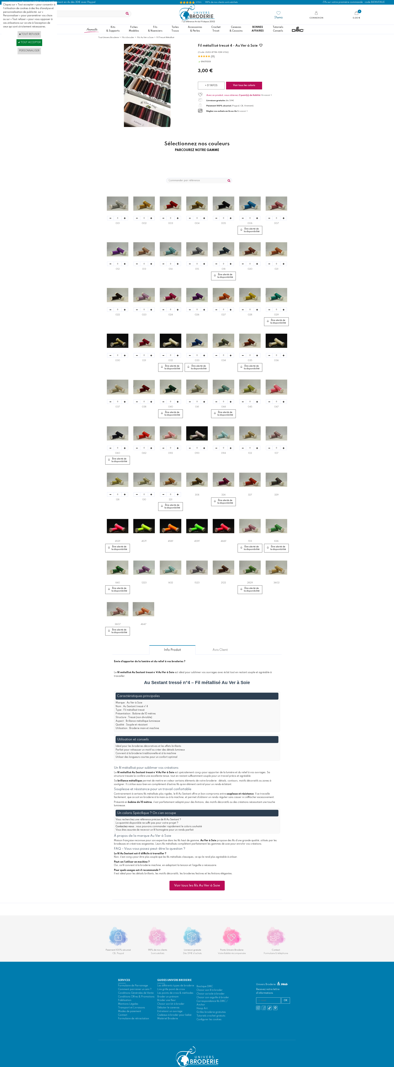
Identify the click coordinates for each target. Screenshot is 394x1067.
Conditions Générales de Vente (136, 1005)
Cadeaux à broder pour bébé (174, 1027)
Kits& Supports (113, 29)
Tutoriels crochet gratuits (211, 1028)
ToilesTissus (175, 29)
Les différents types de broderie (175, 997)
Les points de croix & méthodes (175, 1005)
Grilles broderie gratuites (211, 1024)
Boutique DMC (205, 998)
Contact (122, 1027)
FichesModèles (134, 29)
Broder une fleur (166, 1012)
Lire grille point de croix (171, 1001)
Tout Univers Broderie (108, 37)
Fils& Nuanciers (155, 29)
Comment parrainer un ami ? (134, 1001)
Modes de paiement (129, 1023)
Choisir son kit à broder (170, 1016)
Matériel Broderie (167, 1030)
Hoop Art (202, 1020)
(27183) (198, 2)
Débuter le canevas (168, 1019)
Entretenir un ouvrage (169, 1023)
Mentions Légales (128, 1016)
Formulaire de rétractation (133, 1030)
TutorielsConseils (278, 29)
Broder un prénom (168, 1008)
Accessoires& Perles (195, 29)
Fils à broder (128, 37)
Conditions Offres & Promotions (136, 1008)
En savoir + (266, 95)
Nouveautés (91, 29)
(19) (213, 57)
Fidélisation (124, 1012)
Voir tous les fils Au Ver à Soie (197, 897)
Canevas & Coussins (236, 29)
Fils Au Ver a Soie (145, 37)
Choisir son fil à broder (210, 1002)
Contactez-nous (125, 838)
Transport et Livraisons (131, 1019)
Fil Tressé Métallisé (165, 37)
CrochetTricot (216, 29)
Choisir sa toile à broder (211, 1006)
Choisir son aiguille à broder (213, 1009)
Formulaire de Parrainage (133, 997)
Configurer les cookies (209, 1031)
